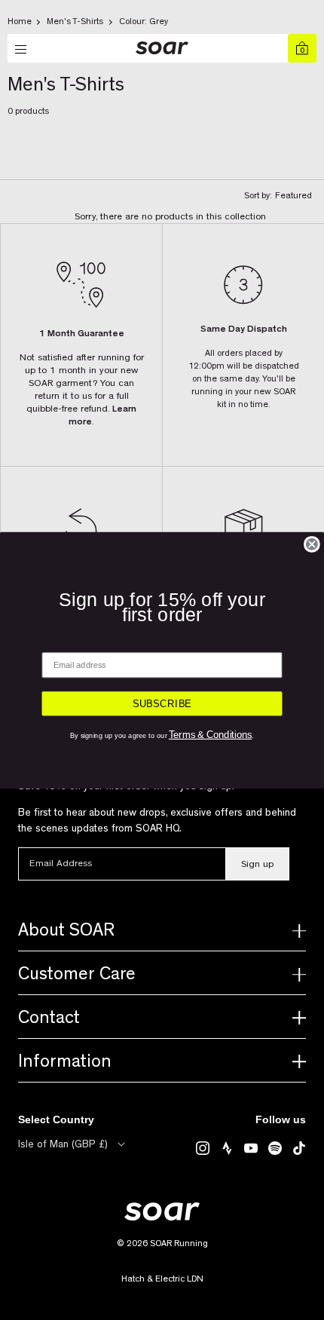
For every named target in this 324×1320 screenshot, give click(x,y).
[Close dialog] (312, 543)
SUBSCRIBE (162, 703)
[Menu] (22, 49)
